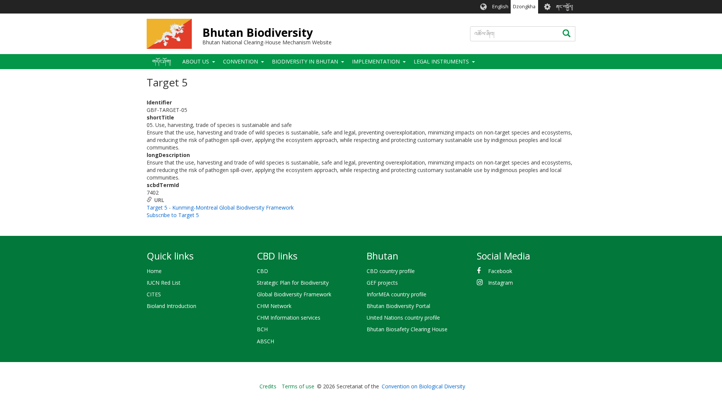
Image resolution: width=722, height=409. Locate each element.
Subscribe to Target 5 (173, 215)
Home (154, 271)
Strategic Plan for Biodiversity (293, 282)
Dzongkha (524, 6)
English (500, 6)
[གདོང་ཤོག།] (169, 34)
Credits (267, 386)
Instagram (500, 282)
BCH (262, 329)
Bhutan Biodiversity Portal (398, 305)
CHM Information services (288, 317)
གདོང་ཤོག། (161, 61)
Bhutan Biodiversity (257, 32)
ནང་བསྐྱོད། (564, 6)
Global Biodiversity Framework (294, 294)
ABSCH (265, 341)
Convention (240, 61)
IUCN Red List (163, 282)
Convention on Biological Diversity (423, 386)
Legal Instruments (441, 61)
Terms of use (298, 386)
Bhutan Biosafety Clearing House (407, 329)
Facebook (500, 271)
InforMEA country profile (396, 294)
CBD (262, 271)
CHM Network (274, 305)
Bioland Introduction (171, 305)
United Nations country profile (403, 317)
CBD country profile (391, 271)
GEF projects (382, 282)
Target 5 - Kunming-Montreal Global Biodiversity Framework (220, 207)
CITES (154, 294)
